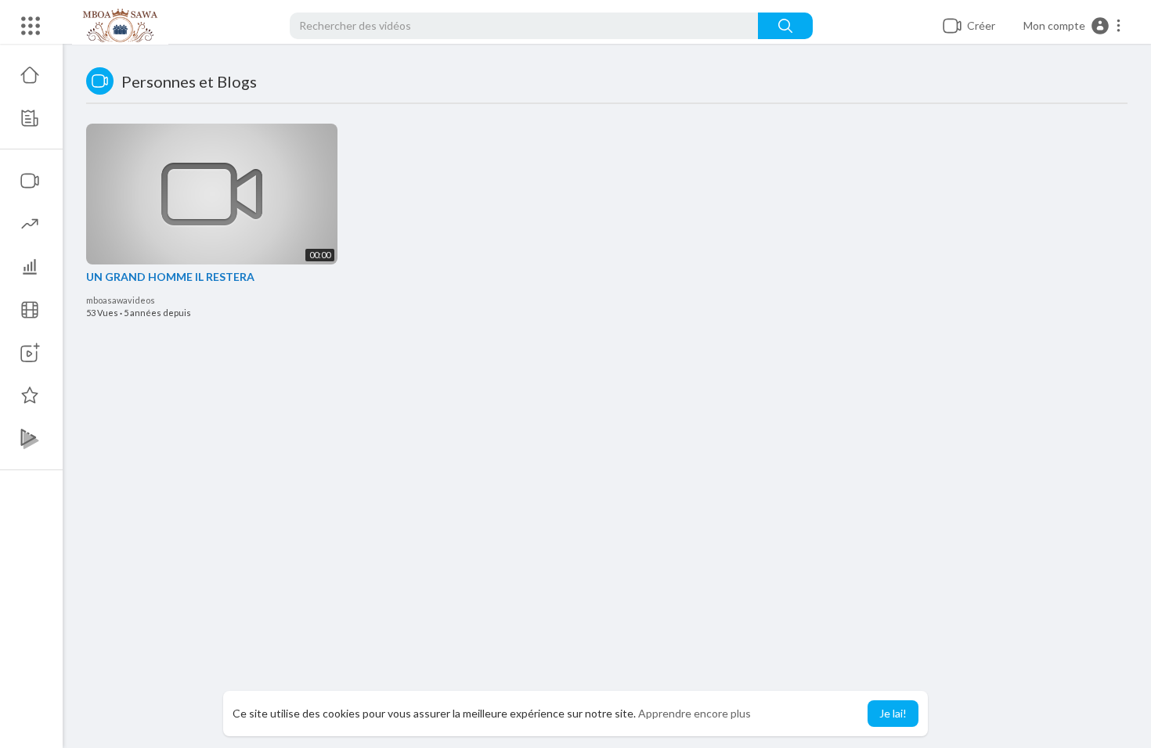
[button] (1073, 26)
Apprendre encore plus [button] (694, 713)
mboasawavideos (120, 300)
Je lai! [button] (893, 713)
